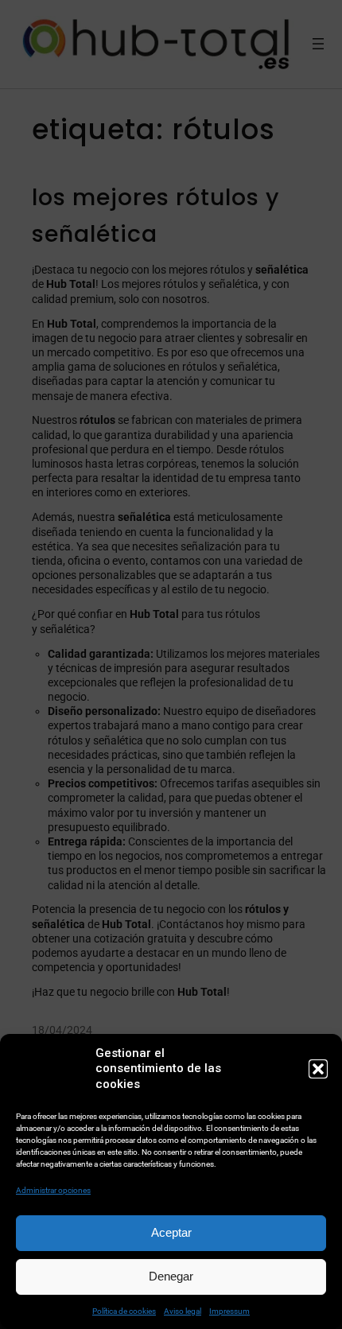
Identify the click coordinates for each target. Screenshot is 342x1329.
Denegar (171, 1276)
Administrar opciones (53, 1190)
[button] (318, 1069)
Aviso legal (182, 1311)
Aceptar (171, 1232)
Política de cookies (124, 1311)
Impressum (229, 1311)
